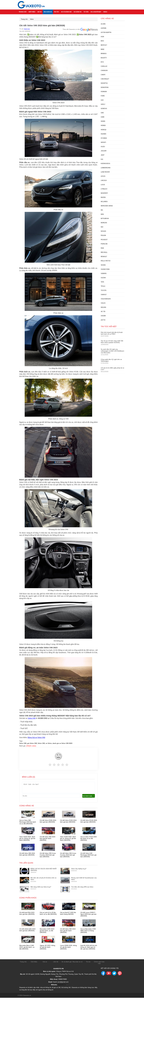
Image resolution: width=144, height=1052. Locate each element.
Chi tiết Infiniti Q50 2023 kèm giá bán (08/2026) (27, 929)
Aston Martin (106, 32)
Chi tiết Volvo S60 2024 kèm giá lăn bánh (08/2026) (47, 838)
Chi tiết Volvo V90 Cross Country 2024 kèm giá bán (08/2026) (48, 854)
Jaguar (103, 151)
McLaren (104, 201)
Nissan (103, 231)
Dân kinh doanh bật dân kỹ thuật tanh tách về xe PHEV (111, 333)
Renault (104, 256)
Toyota (103, 290)
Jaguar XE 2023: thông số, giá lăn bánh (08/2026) (47, 947)
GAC (102, 100)
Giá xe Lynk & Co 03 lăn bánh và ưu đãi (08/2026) (48, 913)
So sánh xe (77, 12)
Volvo (32, 19)
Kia (102, 159)
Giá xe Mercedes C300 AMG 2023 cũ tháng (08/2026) (88, 930)
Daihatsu (104, 83)
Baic (102, 41)
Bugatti (104, 58)
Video (105, 12)
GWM (102, 117)
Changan (104, 70)
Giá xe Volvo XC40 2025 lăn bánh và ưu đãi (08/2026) (88, 838)
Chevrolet (105, 79)
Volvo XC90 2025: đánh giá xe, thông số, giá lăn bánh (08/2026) (68, 838)
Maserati (104, 193)
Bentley (104, 45)
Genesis (104, 108)
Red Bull (104, 252)
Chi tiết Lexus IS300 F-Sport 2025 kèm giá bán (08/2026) (88, 914)
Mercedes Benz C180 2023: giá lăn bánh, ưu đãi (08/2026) (26, 947)
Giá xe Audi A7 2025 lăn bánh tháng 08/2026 (68, 913)
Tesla (103, 286)
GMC (102, 113)
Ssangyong (105, 269)
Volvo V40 (32, 718)
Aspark (103, 28)
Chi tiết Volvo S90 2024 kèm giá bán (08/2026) (27, 854)
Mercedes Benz (107, 206)
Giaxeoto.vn (62, 984)
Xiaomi (103, 316)
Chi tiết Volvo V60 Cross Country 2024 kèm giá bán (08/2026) (68, 854)
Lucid (103, 184)
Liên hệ (55, 962)
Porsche (104, 244)
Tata (102, 282)
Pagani (103, 235)
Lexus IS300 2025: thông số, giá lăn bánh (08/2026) (68, 947)
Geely (103, 104)
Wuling (103, 307)
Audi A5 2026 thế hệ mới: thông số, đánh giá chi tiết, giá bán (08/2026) (88, 947)
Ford (103, 96)
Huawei (103, 134)
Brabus (103, 53)
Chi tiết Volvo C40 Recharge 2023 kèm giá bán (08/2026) (88, 854)
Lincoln (104, 180)
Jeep (102, 155)
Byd (102, 62)
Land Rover (105, 172)
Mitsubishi (105, 218)
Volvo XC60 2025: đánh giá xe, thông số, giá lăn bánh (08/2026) (27, 838)
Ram (102, 248)
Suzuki (103, 277)
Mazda (103, 197)
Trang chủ (22, 12)
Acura (103, 24)
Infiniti (103, 142)
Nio (102, 227)
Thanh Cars (27, 28)
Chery (103, 74)
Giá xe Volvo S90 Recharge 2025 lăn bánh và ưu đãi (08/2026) (27, 821)
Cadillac (104, 66)
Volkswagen (106, 299)
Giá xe (39, 12)
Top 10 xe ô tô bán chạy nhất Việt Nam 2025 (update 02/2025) (112, 341)
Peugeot (104, 239)
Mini (102, 214)
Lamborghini (105, 168)
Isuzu (103, 146)
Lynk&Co (104, 189)
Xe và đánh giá (66, 12)
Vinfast (104, 294)
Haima (103, 121)
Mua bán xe (48, 12)
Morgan (104, 223)
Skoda (103, 265)
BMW (102, 49)
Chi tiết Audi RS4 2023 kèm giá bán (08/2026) (27, 913)
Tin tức (56, 12)
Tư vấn (86, 12)
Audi (102, 36)
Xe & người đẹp (96, 12)
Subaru (103, 273)
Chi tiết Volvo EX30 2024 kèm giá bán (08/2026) (68, 821)
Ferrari (104, 91)
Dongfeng (105, 87)
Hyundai (104, 138)
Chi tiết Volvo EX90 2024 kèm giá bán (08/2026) (48, 821)
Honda (103, 125)
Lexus (103, 176)
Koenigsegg (105, 163)
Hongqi (103, 129)
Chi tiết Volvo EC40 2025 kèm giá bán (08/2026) (88, 821)
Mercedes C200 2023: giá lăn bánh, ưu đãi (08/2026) (47, 930)
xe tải (103, 311)
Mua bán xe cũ (77, 962)
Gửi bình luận (87, 796)
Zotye (103, 320)
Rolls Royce (105, 261)
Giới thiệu (32, 12)
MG (102, 210)
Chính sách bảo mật (99, 962)
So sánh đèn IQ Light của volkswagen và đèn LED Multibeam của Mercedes (112, 350)
